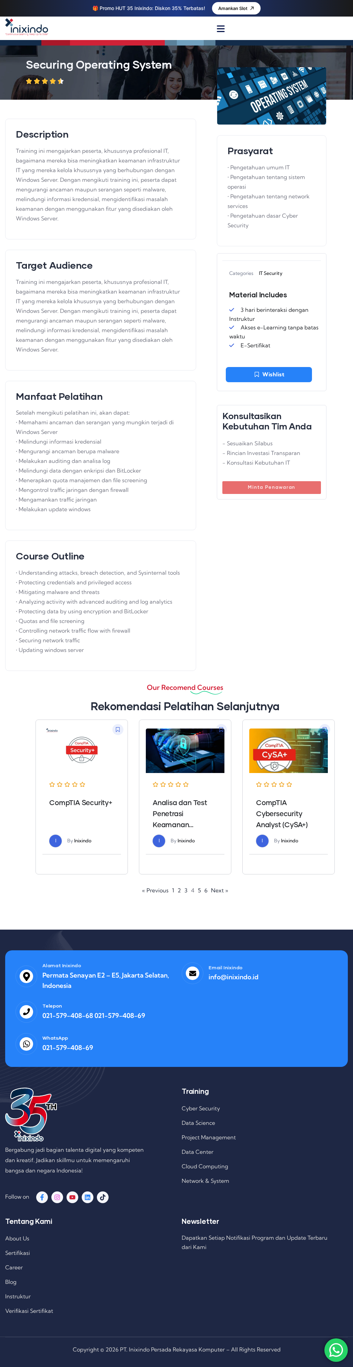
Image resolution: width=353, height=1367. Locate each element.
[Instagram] (57, 1197)
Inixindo (82, 841)
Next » (219, 890)
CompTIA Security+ (80, 803)
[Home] (26, 27)
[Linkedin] (87, 1197)
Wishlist (273, 374)
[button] (117, 729)
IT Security (270, 273)
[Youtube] (72, 1197)
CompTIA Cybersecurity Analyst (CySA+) (282, 814)
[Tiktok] (103, 1197)
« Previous (155, 890)
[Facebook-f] (42, 1197)
